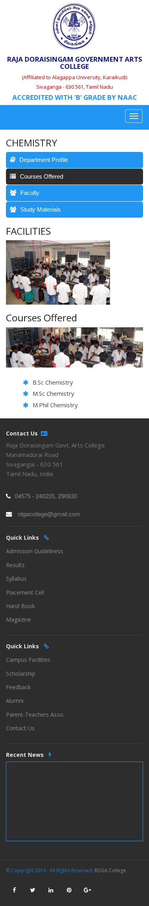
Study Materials (40, 209)
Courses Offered (41, 176)
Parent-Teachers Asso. (35, 714)
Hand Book (20, 606)
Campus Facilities (28, 659)
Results (15, 565)
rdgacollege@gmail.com (48, 513)
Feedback (18, 687)
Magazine (18, 619)
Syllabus (16, 578)
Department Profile (43, 159)
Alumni (14, 700)
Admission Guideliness (34, 551)
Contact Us (20, 728)
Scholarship (20, 673)
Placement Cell (25, 592)
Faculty (29, 192)
